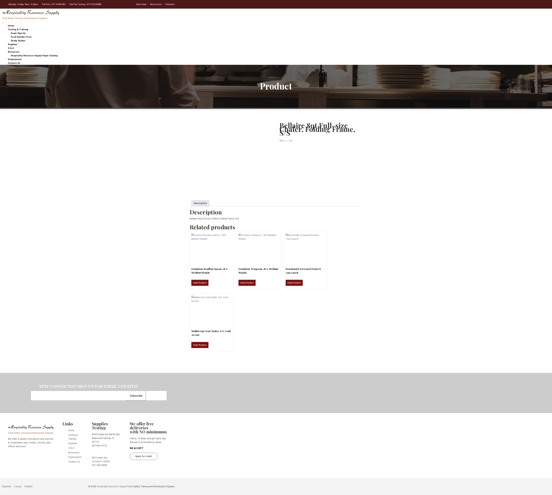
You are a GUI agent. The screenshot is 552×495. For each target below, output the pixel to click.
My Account (156, 4)
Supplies (72, 443)
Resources (13, 52)
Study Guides (18, 40)
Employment (74, 457)
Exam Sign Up (18, 33)
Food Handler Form (21, 37)
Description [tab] (200, 203)
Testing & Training (18, 29)
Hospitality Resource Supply (111, 486)
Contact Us (14, 63)
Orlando (28, 486)
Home (71, 430)
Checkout (170, 4)
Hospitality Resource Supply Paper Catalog (34, 55)
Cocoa (17, 486)
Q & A (71, 448)
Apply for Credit (143, 456)
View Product (200, 282)
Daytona (6, 486)
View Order (141, 4)
